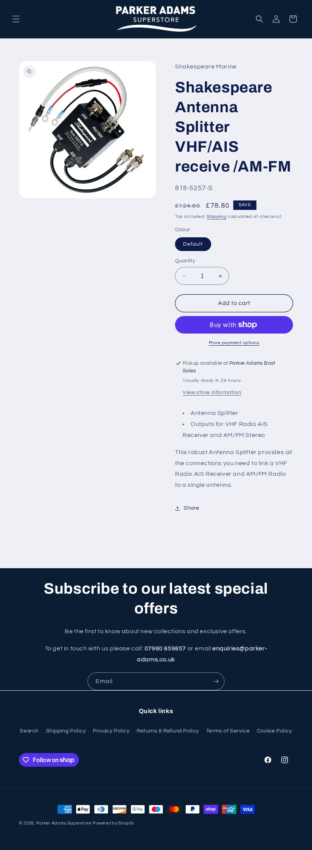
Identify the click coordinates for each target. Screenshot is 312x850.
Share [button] (191, 508)
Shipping (216, 216)
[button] (16, 19)
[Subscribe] (215, 681)
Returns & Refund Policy (168, 731)
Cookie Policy (274, 731)
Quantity (185, 261)
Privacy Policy (111, 731)
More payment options (234, 342)
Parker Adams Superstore (63, 823)
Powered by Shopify (113, 823)
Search (29, 731)
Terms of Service (228, 731)
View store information (212, 392)
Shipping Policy (66, 731)
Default (193, 244)
